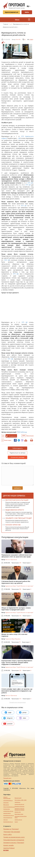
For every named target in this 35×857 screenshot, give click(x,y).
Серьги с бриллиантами (6, 797)
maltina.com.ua (18, 819)
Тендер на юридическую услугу (14, 837)
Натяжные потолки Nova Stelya (21, 817)
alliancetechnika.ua (8, 800)
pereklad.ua (17, 802)
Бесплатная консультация (16, 500)
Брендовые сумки (19, 814)
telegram (10, 718)
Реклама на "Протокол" (11, 829)
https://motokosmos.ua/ (9, 806)
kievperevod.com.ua (8, 821)
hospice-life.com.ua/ (19, 804)
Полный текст (7, 778)
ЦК (19, 138)
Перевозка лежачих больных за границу (19, 809)
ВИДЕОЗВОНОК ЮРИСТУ (14, 510)
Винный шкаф (18, 798)
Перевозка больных (19, 806)
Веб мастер (6, 804)
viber (24, 718)
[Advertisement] (17, 308)
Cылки (16, 821)
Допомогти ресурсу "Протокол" (13, 843)
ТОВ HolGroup (22, 432)
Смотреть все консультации (17, 702)
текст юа (5, 819)
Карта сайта (7, 834)
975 (22, 136)
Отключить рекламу (17, 457)
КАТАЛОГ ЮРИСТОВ (12, 525)
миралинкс (6, 802)
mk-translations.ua (7, 817)
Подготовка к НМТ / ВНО (20, 800)
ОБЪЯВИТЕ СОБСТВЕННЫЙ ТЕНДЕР (18, 518)
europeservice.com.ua (8, 815)
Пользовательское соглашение (13, 840)
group (24, 712)
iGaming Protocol (8, 848)
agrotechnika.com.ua (8, 811)
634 (6, 260)
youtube (9, 724)
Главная (5, 24)
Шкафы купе (18, 812)
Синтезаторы (6, 809)
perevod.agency (7, 813)
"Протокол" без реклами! (11, 832)
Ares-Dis (18, 39)
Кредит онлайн (8, 845)
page (9, 712)
